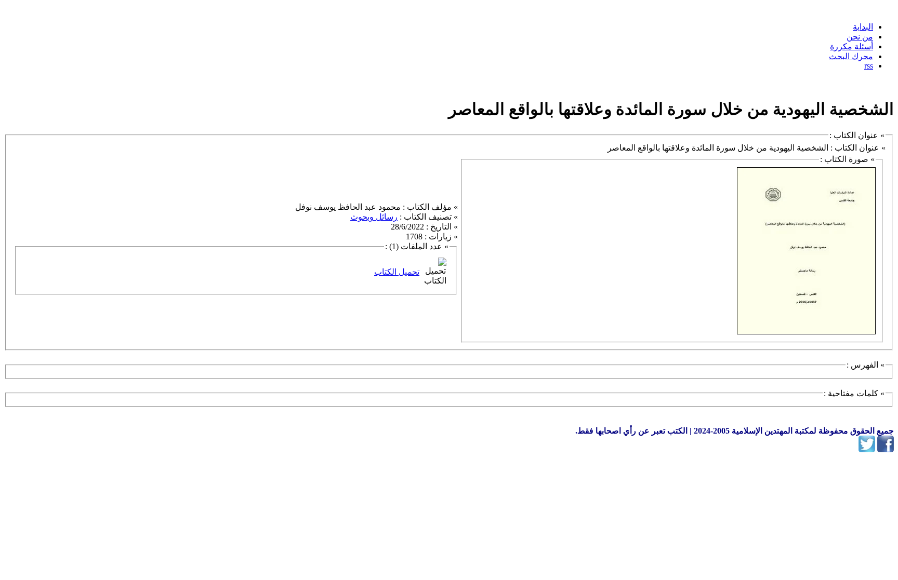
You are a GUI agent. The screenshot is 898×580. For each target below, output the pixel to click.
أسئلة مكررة (851, 46)
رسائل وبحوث (374, 216)
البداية (863, 26)
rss (868, 65)
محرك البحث (851, 56)
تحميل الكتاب (396, 271)
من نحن (860, 36)
